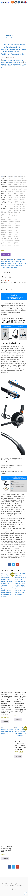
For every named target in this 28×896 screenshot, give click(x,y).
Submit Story (9, 882)
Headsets (10, 259)
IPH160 (17, 263)
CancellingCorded (9, 261)
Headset (3, 263)
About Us (23, 883)
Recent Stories (5, 883)
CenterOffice (18, 261)
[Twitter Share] (13, 564)
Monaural (23, 263)
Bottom (19, 259)
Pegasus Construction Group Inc (14, 38)
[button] (23, 62)
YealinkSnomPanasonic (12, 267)
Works (3, 267)
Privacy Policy (19, 885)
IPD (14, 263)
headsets (9, 263)
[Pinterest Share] (17, 564)
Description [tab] (7, 272)
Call (2, 261)
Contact (12, 885)
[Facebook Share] (9, 564)
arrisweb (3, 57)
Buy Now (6, 254)
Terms (6, 885)
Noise (3, 265)
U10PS (20, 265)
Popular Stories (18, 882)
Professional (14, 265)
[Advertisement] (14, 20)
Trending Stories (15, 883)
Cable (23, 259)
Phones (7, 265)
